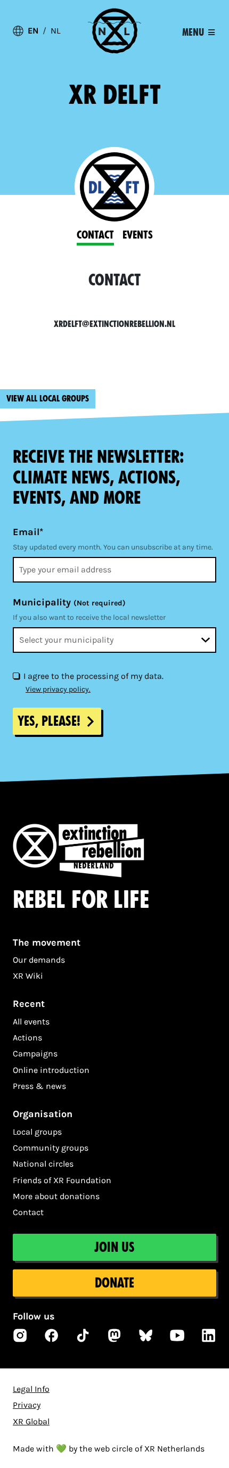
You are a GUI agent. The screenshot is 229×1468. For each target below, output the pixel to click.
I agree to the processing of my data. (93, 676)
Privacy (26, 1405)
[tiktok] (83, 1335)
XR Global (31, 1421)
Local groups (37, 1132)
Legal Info (31, 1389)
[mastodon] (114, 1335)
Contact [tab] (95, 234)
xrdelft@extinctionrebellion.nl (114, 324)
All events (31, 1021)
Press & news (39, 1086)
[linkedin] (208, 1335)
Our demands (39, 960)
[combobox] (114, 640)
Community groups (50, 1148)
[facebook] (51, 1335)
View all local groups (47, 398)
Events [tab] (137, 234)
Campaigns (35, 1053)
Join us (114, 1247)
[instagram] (20, 1335)
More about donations (56, 1196)
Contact (28, 1212)
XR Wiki (28, 976)
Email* (28, 532)
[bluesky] (145, 1335)
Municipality (69, 602)
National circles (43, 1164)
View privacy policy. (58, 689)
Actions (27, 1037)
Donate (114, 1283)
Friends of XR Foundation (62, 1180)
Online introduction (51, 1070)
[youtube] (177, 1335)
